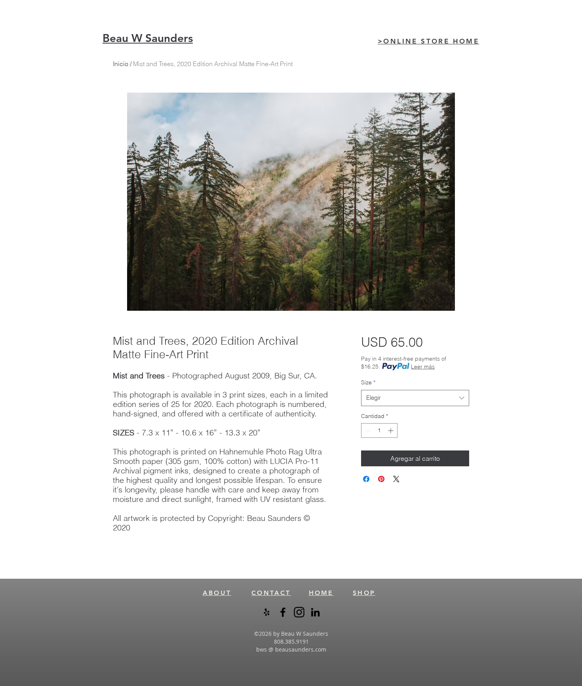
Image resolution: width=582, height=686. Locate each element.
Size (368, 382)
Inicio (120, 64)
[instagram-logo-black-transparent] (299, 612)
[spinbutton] (379, 430)
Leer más (423, 366)
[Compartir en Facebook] (366, 479)
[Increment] (391, 430)
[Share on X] (396, 479)
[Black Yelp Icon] (267, 612)
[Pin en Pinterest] (381, 479)
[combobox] (415, 398)
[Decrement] (367, 430)
